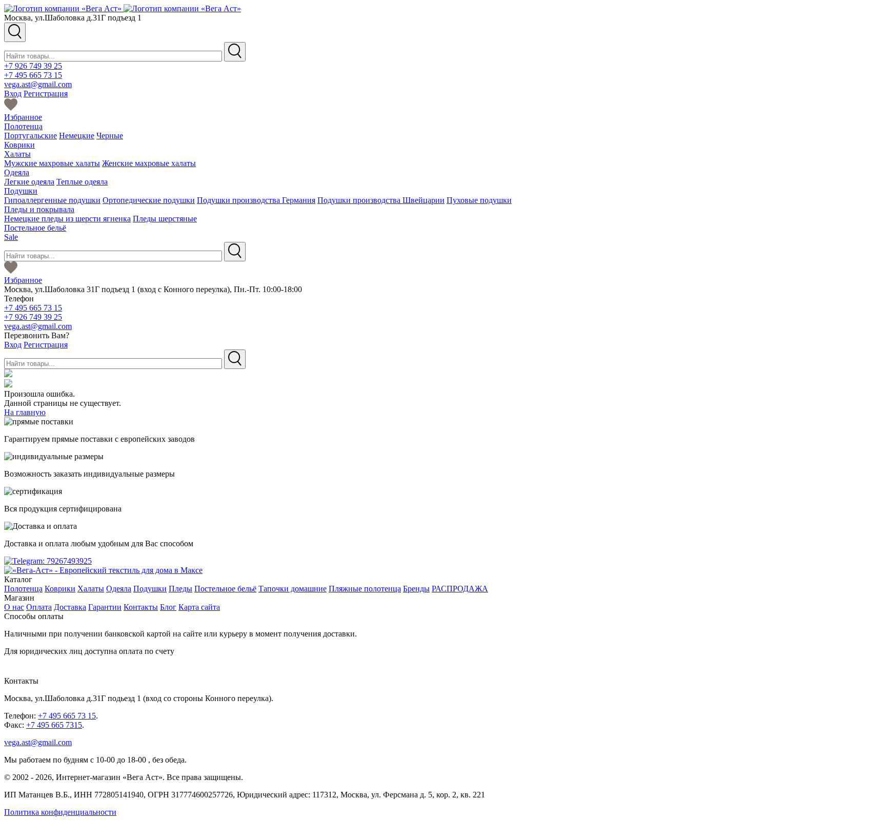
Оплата (39, 607)
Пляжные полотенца (365, 588)
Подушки (20, 191)
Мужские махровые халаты (52, 163)
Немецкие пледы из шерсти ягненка (67, 218)
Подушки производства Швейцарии (381, 200)
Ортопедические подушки (149, 200)
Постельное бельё (35, 227)
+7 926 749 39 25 (33, 65)
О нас (14, 607)
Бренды (416, 588)
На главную (25, 412)
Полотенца (23, 126)
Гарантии (105, 607)
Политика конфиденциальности (60, 812)
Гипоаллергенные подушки (52, 200)
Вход (13, 93)
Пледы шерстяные (165, 218)
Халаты (17, 154)
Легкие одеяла (29, 181)
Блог (168, 607)
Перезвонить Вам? (36, 335)
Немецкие (76, 135)
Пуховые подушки (479, 200)
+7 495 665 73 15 (33, 75)
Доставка (70, 607)
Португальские (30, 135)
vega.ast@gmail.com (38, 84)
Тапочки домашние (292, 588)
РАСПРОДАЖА (460, 588)
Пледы (180, 588)
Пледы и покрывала (39, 209)
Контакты (141, 607)
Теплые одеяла (82, 181)
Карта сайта (199, 607)
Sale (11, 237)
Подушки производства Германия (256, 200)
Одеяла (16, 172)
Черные (109, 135)
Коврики (19, 144)
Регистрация (46, 93)
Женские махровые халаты (149, 163)
